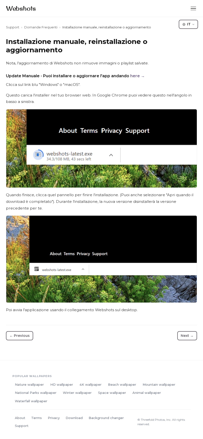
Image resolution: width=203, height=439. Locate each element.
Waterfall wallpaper (31, 401)
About (20, 418)
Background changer (106, 418)
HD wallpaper (61, 384)
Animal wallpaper (146, 393)
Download (74, 418)
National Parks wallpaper (35, 393)
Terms (36, 418)
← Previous (19, 335)
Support (12, 27)
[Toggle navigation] (193, 8)
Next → (187, 335)
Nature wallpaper (29, 384)
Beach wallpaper (122, 384)
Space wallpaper (112, 393)
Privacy (54, 418)
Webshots (21, 8)
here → (137, 76)
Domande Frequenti (40, 27)
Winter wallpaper (77, 393)
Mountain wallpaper (159, 384)
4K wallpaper (90, 384)
